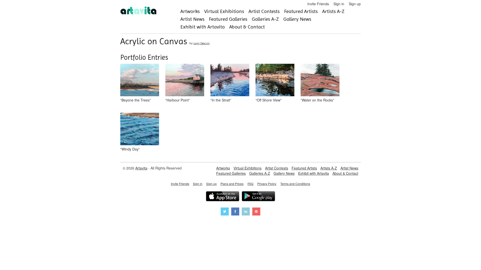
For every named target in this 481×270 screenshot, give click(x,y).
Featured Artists (301, 11)
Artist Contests (264, 11)
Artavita (141, 168)
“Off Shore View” (269, 100)
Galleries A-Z (265, 19)
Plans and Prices (232, 184)
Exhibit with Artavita (202, 27)
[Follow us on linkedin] (246, 212)
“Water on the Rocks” (317, 100)
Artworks (190, 11)
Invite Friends (318, 3)
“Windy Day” (130, 149)
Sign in (338, 3)
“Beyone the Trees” (135, 100)
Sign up (355, 3)
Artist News (192, 19)
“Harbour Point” (177, 100)
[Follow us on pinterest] (256, 212)
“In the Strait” (220, 100)
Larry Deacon (201, 43)
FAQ (250, 184)
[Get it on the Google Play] (258, 196)
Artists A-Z (333, 11)
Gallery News (297, 19)
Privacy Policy (266, 184)
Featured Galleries (228, 19)
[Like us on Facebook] (235, 212)
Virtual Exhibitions (224, 11)
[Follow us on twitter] (225, 212)
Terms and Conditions (295, 184)
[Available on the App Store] (222, 196)
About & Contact (247, 27)
